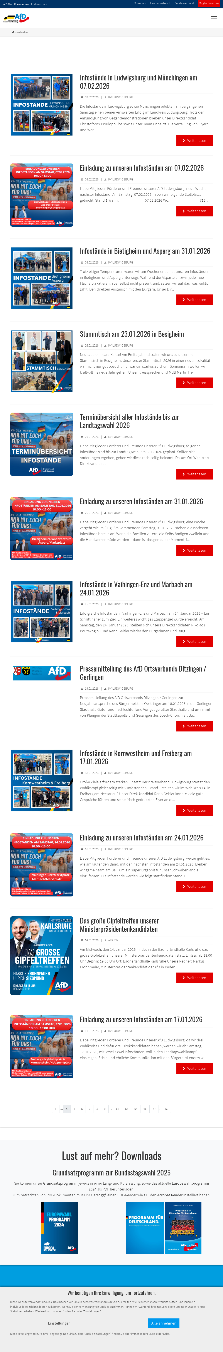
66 (145, 1109)
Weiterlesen (194, 140)
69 (166, 1109)
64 (126, 1109)
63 (117, 1109)
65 (135, 1109)
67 (154, 1109)
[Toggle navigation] (214, 19)
